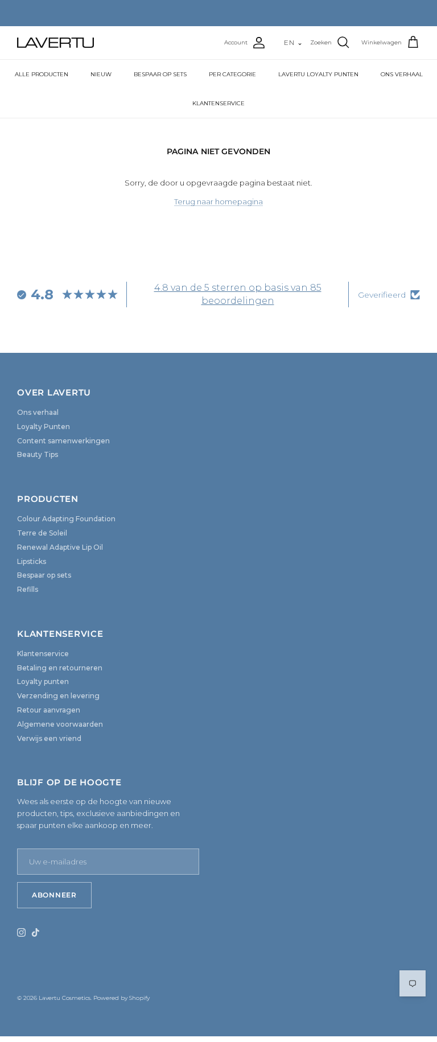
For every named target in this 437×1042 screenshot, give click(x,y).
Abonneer (54, 895)
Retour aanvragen (48, 710)
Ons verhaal (38, 412)
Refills (27, 589)
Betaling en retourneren (59, 668)
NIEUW (101, 74)
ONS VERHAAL (402, 74)
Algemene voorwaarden (60, 724)
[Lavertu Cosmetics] (55, 43)
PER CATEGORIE (232, 74)
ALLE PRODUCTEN (41, 74)
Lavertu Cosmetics (64, 998)
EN (293, 42)
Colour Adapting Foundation (66, 518)
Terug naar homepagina (218, 201)
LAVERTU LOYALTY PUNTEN (318, 74)
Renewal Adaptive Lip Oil (60, 547)
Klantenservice (43, 653)
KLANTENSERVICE (218, 103)
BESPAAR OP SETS (160, 74)
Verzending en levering (58, 695)
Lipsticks (31, 561)
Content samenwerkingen (63, 440)
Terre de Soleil (42, 533)
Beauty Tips (37, 454)
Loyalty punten (43, 681)
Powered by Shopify (121, 998)
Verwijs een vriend (49, 738)
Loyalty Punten (43, 426)
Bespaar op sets (44, 575)
